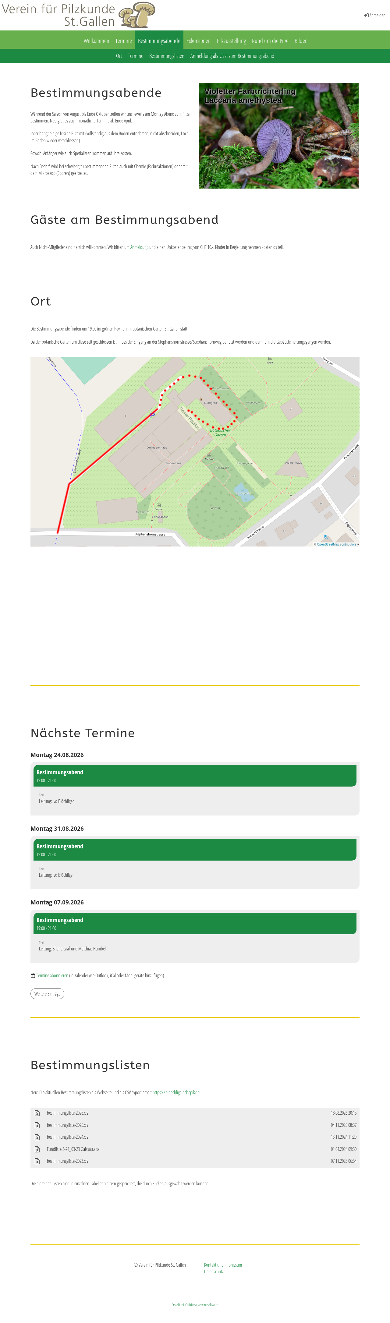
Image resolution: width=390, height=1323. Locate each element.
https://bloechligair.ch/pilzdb (176, 1092)
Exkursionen (198, 41)
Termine (123, 41)
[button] (195, 788)
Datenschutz (213, 1271)
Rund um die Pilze (270, 41)
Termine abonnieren (52, 975)
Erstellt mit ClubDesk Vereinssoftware (195, 1304)
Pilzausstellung (231, 41)
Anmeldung (139, 247)
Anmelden (377, 15)
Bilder (301, 41)
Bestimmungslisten (166, 56)
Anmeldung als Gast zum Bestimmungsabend (232, 56)
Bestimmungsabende (159, 41)
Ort (119, 56)
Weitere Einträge (47, 993)
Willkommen (96, 41)
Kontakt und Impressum (223, 1264)
